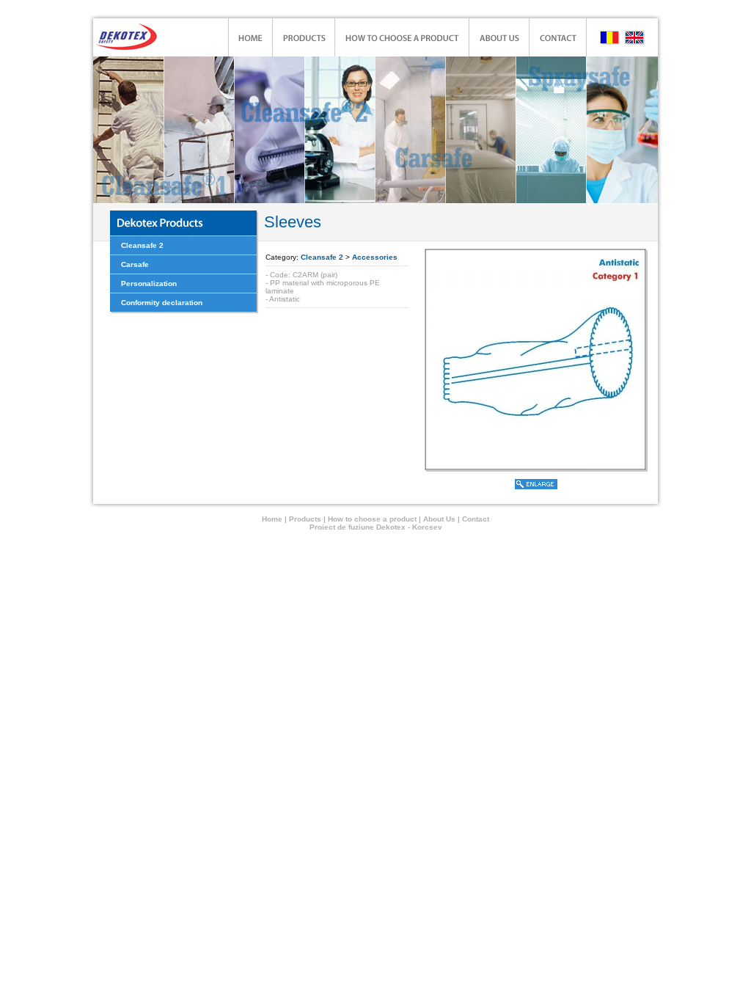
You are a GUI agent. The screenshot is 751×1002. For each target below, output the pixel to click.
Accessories (375, 257)
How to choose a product (373, 519)
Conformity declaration (161, 303)
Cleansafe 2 (142, 245)
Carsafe (135, 264)
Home (272, 519)
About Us (440, 519)
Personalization (149, 283)
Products (305, 519)
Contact (475, 519)
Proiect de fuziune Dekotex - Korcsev (375, 527)
